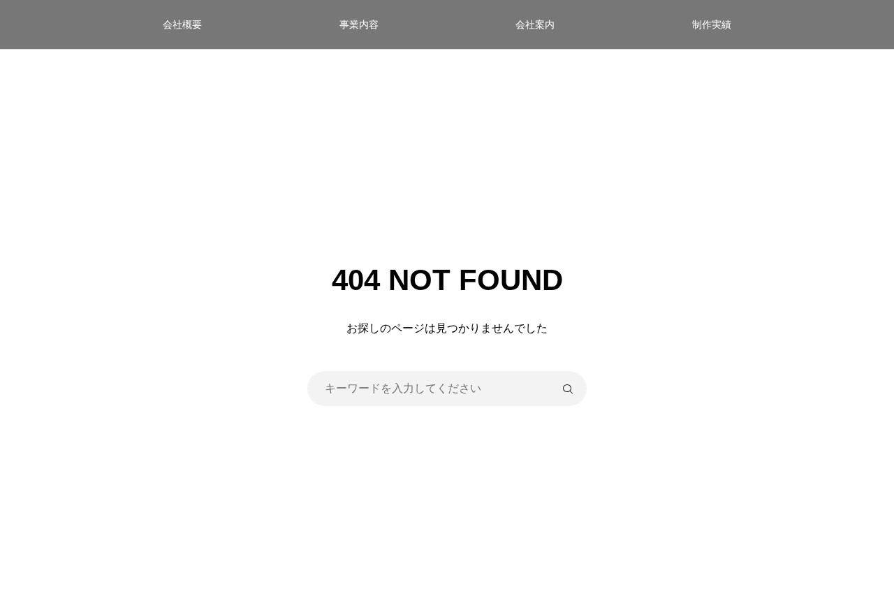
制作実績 (711, 24)
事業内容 (359, 24)
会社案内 (535, 24)
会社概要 (182, 24)
